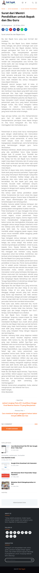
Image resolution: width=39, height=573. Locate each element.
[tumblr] (14, 532)
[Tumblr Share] (18, 29)
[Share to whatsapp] (21, 29)
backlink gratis (13, 455)
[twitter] (29, 532)
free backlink (21, 455)
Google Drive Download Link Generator (24, 463)
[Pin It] (10, 29)
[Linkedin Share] (14, 29)
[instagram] (22, 3)
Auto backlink (5, 455)
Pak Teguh (22, 569)
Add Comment (13, 429)
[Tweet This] (6, 29)
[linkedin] (7, 532)
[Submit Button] (32, 560)
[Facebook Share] (3, 29)
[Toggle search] (33, 2)
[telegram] (10, 532)
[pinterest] (18, 532)
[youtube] (22, 532)
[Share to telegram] (25, 29)
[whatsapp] (14, 536)
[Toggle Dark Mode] (29, 2)
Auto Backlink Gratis (8, 458)
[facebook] (25, 3)
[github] (10, 536)
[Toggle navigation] (36, 2)
